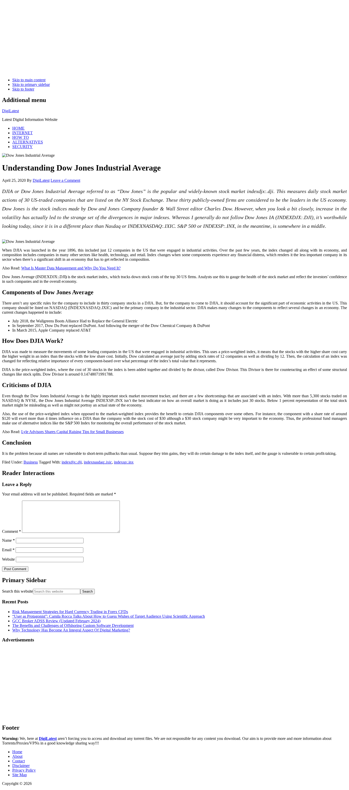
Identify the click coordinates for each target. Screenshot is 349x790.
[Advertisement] (155, 38)
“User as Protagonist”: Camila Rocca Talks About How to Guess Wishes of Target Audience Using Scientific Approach (108, 616)
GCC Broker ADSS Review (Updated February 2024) (56, 621)
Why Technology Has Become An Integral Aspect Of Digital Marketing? (71, 630)
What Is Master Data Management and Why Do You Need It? (71, 268)
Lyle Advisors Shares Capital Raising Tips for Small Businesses (72, 432)
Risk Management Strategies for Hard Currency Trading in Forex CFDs (70, 612)
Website (8, 559)
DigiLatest (10, 111)
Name (8, 540)
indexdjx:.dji (72, 462)
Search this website (17, 591)
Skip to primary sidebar (31, 84)
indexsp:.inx (124, 462)
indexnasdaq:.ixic (98, 462)
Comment (11, 531)
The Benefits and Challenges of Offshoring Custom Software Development (73, 625)
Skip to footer (23, 89)
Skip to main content (28, 80)
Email (8, 550)
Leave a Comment (65, 180)
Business (31, 462)
